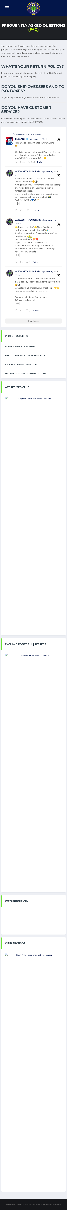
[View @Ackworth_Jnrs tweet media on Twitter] (17, 203)
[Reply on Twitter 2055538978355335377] (16, 262)
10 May (18, 275)
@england (34, 139)
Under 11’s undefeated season (21, 365)
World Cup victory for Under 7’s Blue (25, 356)
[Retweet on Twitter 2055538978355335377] (22, 262)
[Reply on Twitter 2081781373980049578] (16, 162)
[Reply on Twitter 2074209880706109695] (16, 211)
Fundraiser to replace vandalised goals (26, 374)
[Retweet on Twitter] (13, 134)
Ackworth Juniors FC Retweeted (29, 134)
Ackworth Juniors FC (28, 171)
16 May (18, 223)
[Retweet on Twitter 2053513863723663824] (22, 311)
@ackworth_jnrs (49, 171)
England (20, 139)
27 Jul (44, 139)
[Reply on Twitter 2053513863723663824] (16, 311)
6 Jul (17, 175)
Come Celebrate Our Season (20, 346)
